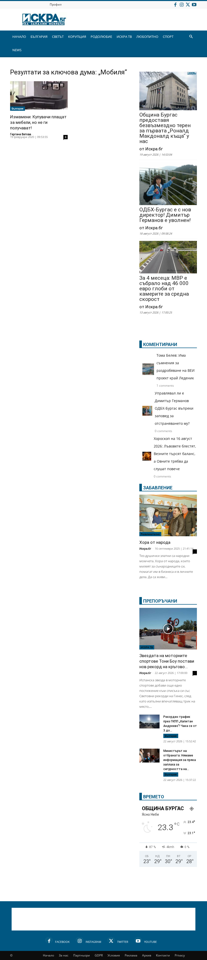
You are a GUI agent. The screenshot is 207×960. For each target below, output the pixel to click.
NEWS (16, 50)
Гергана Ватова (20, 134)
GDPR (99, 955)
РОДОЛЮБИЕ (101, 36)
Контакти (163, 955)
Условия (114, 955)
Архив (146, 955)
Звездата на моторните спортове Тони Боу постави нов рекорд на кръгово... (166, 661)
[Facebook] (175, 4)
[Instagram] (181, 4)
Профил (56, 4)
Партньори (81, 955)
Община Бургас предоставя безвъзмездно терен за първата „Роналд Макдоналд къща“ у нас (165, 128)
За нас (63, 955)
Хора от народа (154, 542)
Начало (48, 955)
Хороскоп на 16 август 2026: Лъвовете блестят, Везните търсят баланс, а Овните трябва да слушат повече (175, 453)
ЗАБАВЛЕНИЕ (157, 487)
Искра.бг (145, 548)
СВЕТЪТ (58, 36)
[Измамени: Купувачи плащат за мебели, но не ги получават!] (39, 96)
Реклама (131, 955)
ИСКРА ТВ (124, 36)
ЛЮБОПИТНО (147, 36)
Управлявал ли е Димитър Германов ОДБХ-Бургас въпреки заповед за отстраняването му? (174, 408)
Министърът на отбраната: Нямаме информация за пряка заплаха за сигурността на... (179, 760)
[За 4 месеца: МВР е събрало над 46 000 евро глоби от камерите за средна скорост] (168, 257)
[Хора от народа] (168, 515)
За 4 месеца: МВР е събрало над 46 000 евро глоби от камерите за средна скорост (164, 288)
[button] (191, 36)
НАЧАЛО (19, 36)
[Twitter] (188, 4)
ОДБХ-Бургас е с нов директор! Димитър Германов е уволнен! (165, 215)
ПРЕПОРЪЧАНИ (160, 601)
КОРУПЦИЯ (77, 36)
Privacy (180, 955)
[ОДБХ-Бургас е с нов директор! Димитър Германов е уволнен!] (168, 184)
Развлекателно (150, 534)
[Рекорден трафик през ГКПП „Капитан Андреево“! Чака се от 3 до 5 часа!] (149, 722)
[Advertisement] (103, 919)
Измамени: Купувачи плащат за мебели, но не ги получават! (38, 122)
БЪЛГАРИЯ (39, 36)
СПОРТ (168, 36)
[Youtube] (194, 4)
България (17, 108)
